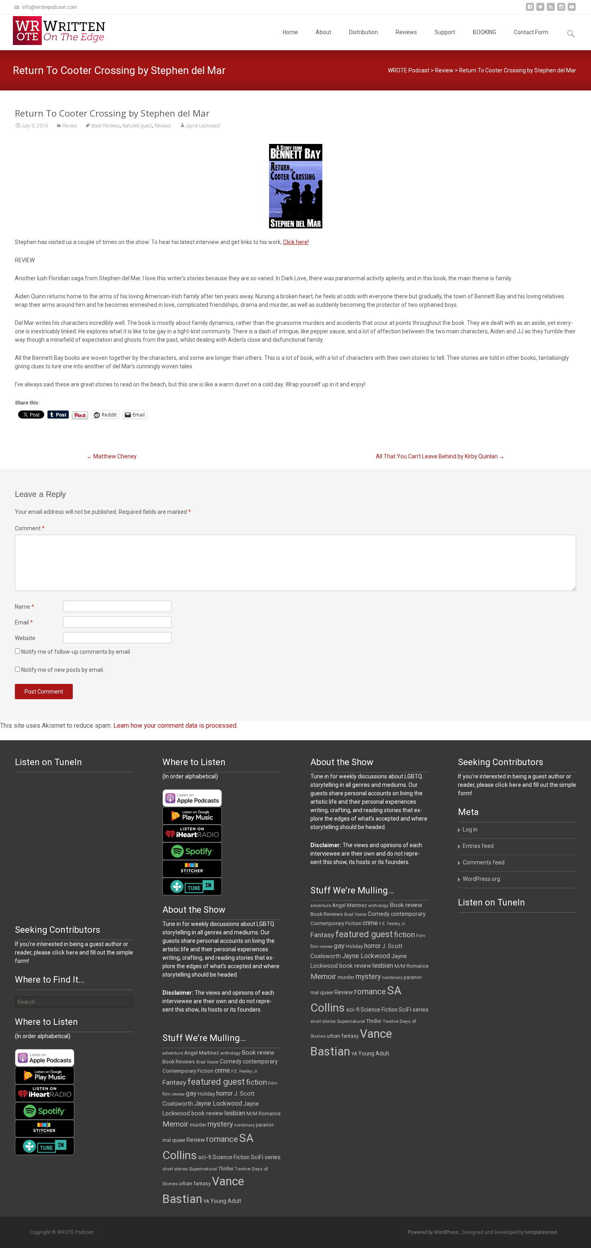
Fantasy (322, 935)
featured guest (137, 126)
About (323, 32)
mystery (368, 977)
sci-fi (352, 1009)
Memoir (323, 976)
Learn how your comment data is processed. (175, 725)
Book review (406, 905)
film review (321, 946)
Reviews (406, 32)
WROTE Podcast (408, 70)
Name (24, 606)
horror (372, 946)
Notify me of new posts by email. (62, 670)
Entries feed (478, 846)
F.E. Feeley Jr (392, 923)
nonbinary (392, 977)
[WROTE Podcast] (62, 30)
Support (445, 32)
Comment (30, 528)
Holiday (354, 946)
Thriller (374, 1021)
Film (420, 935)
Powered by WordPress (434, 1232)
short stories (323, 1021)
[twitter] (540, 10)
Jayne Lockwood (203, 126)
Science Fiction (379, 1009)
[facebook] (530, 10)
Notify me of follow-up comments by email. (76, 652)
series (420, 1009)
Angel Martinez (349, 905)
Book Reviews (105, 126)
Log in (470, 829)
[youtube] (572, 10)
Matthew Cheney (111, 456)
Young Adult (373, 1053)
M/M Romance (411, 966)
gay (339, 946)
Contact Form (531, 32)
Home (290, 32)
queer (326, 992)
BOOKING (484, 32)
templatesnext (541, 1232)
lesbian (382, 965)
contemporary (408, 914)
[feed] (551, 10)
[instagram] (561, 10)
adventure (320, 905)
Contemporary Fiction (335, 923)
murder (346, 977)
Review (444, 70)
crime (370, 923)
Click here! (296, 242)
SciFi (405, 1009)
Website (25, 638)
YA (354, 1054)
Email (24, 622)
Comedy (379, 914)
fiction (404, 934)
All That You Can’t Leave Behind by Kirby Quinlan (440, 456)
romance (370, 991)
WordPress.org (481, 879)
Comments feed (484, 862)
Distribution (363, 32)
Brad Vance (355, 914)
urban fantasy (343, 1036)
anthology (378, 905)
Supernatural (351, 1021)
